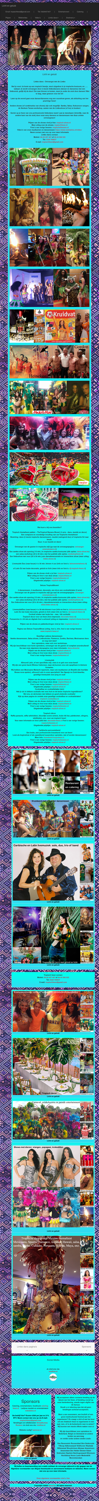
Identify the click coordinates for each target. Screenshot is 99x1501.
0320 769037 (51, 139)
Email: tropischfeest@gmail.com (18, 11)
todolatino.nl (30, 1410)
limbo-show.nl (49, 558)
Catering (80, 11)
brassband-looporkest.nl (54, 737)
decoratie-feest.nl (68, 616)
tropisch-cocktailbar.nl (49, 699)
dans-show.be (83, 551)
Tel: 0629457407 (44, 11)
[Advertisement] (52, 1495)
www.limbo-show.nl (49, 604)
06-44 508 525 (59, 137)
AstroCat (52, 1485)
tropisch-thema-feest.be (79, 619)
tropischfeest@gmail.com (52, 142)
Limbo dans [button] (52, 17)
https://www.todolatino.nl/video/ (68, 130)
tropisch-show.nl (64, 122)
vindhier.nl (53, 1371)
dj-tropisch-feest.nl (77, 568)
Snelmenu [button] (70, 17)
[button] (27, 1347)
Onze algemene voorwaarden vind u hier (53, 1478)
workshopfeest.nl (75, 554)
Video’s (38, 17)
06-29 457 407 (46, 137)
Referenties (22, 17)
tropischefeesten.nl (61, 127)
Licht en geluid (9, 5)
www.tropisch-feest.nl (49, 631)
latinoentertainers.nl (78, 563)
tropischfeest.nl (60, 125)
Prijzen (8, 17)
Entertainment (63, 11)
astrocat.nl (37, 1430)
